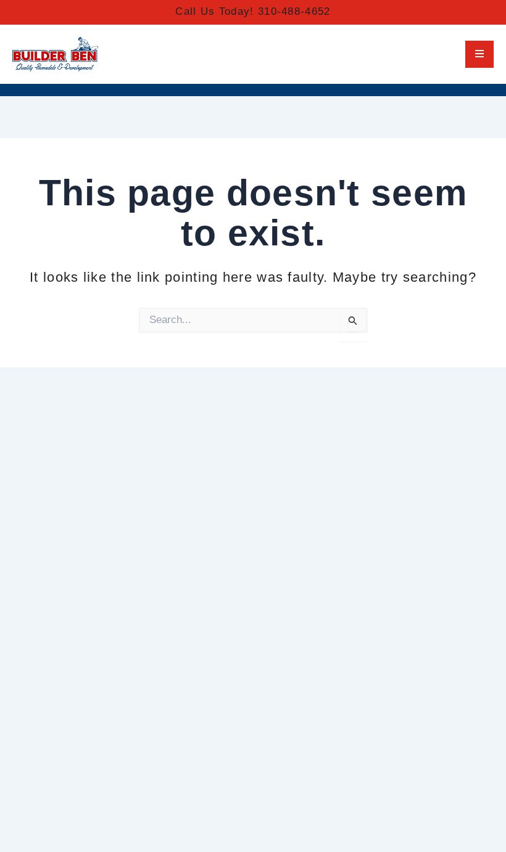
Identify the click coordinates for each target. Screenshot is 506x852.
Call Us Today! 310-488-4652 (252, 11)
